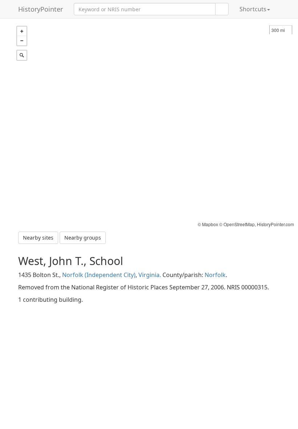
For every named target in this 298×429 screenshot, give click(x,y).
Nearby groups (82, 237)
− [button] (22, 40)
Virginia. (149, 275)
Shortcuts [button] (252, 9)
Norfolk (215, 275)
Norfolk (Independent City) (99, 275)
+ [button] (22, 31)
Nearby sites (38, 237)
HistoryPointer (40, 9)
